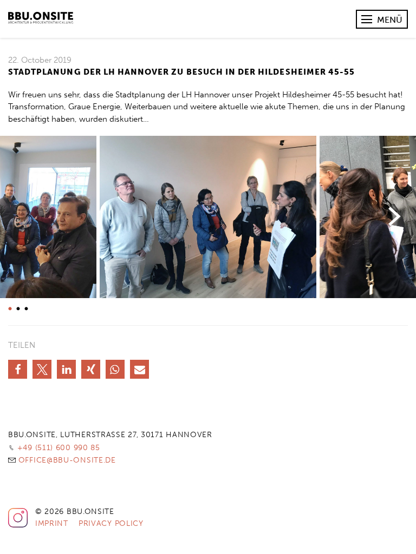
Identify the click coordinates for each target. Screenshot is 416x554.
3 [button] (25, 309)
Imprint (51, 523)
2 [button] (16, 309)
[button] (17, 369)
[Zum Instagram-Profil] (18, 525)
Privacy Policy (111, 523)
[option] (208, 217)
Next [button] (394, 217)
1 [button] (8, 309)
